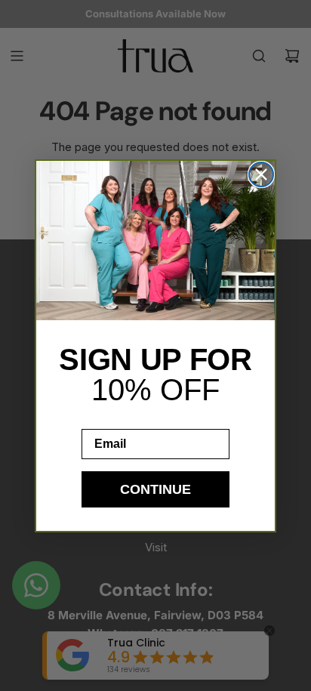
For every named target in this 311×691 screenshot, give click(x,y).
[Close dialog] (261, 174)
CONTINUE (155, 489)
